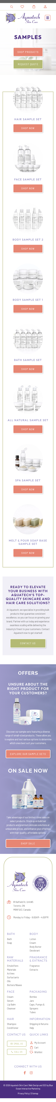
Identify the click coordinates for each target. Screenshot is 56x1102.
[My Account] (45, 7)
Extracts (34, 969)
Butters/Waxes (14, 984)
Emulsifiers (12, 965)
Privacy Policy (24, 1093)
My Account (40, 1042)
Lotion (33, 938)
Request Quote (28, 64)
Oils (9, 981)
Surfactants (13, 977)
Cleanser (11, 1008)
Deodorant (35, 950)
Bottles (33, 996)
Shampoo (11, 1023)
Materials (11, 969)
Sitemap (34, 1093)
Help (32, 1027)
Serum (10, 1000)
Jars (32, 1000)
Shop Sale (28, 843)
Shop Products (28, 51)
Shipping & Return (38, 1023)
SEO (44, 1085)
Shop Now (28, 128)
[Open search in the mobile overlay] (11, 6)
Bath (9, 938)
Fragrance (35, 965)
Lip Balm (11, 1004)
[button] (47, 18)
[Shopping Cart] (37, 7)
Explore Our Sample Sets (28, 753)
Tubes (33, 1012)
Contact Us (28, 643)
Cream (33, 942)
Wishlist (38, 1052)
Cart (36, 1047)
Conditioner (12, 1027)
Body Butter (35, 946)
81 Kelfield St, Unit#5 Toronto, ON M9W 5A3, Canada (23, 905)
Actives (10, 973)
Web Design (34, 1085)
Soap (9, 942)
